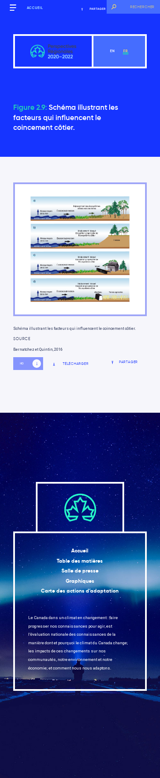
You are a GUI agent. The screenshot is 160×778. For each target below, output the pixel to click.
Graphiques (80, 581)
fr (125, 51)
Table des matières (80, 561)
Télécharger (75, 364)
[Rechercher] (113, 7)
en (112, 51)
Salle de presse (80, 571)
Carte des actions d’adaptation (80, 591)
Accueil (35, 8)
